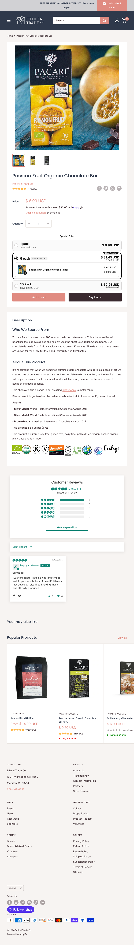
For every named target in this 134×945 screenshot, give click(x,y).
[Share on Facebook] (99, 188)
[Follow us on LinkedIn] (42, 902)
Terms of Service (82, 866)
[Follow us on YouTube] (29, 902)
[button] (48, 500)
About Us (78, 770)
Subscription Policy (84, 861)
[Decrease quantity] (29, 223)
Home (10, 35)
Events (11, 808)
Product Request (82, 818)
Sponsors (12, 823)
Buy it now (95, 297)
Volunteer (78, 823)
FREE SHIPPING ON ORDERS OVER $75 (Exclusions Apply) (67, 5)
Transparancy (81, 775)
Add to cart (39, 297)
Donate (11, 841)
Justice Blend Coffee (22, 718)
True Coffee (17, 713)
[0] (124, 20)
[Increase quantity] (47, 223)
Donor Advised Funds (19, 846)
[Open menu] (8, 20)
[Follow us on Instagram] (16, 902)
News (10, 813)
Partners (78, 785)
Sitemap (78, 872)
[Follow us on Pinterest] (22, 902)
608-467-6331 (15, 789)
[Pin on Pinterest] (105, 188)
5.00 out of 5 (75, 489)
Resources (13, 818)
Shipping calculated (35, 212)
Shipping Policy (82, 856)
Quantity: (17, 223)
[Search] (104, 20)
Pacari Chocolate (22, 184)
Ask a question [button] (67, 527)
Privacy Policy (81, 841)
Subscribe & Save (114, 5)
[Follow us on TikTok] (36, 902)
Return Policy (80, 851)
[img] (20, 560)
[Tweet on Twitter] (112, 188)
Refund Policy (81, 846)
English (12, 888)
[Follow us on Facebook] (9, 902)
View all (123, 637)
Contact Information (84, 780)
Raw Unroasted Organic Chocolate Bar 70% (77, 720)
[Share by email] (119, 188)
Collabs (77, 808)
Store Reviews (81, 791)
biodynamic (69, 389)
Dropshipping (80, 813)
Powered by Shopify (17, 934)
